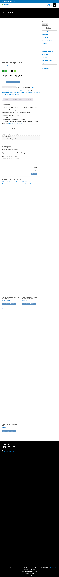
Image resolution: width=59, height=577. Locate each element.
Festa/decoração (47, 66)
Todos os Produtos (15, 91)
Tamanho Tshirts (5, 73)
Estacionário (45, 49)
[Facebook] (56, 1)
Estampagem (5, 92)
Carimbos (44, 43)
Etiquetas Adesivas (47, 63)
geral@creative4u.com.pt (9, 1)
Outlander (44, 57)
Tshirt (22, 92)
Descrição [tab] (6, 99)
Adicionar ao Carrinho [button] (28, 304)
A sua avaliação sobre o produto (11, 159)
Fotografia (45, 37)
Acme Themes (53, 567)
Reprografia (45, 34)
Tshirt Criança (24, 91)
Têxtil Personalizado (15, 92)
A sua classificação (7, 156)
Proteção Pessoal (47, 40)
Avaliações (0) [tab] (28, 99)
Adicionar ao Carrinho (13, 82)
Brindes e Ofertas (47, 60)
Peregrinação (45, 68)
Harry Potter (45, 54)
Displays (44, 46)
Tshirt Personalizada (14, 94)
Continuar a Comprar (8, 87)
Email (35, 170)
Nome (36, 167)
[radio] (3, 71)
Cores (3, 68)
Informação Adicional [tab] (16, 99)
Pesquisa (44, 24)
